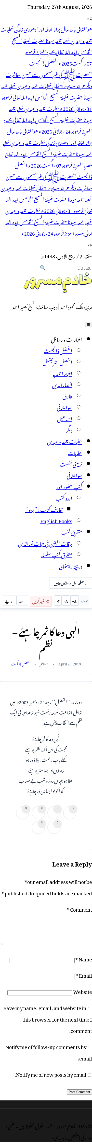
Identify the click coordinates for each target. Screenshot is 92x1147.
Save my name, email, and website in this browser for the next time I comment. (48, 1018)
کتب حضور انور (69, 486)
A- (66, 601)
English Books (56, 520)
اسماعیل (64, 418)
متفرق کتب (71, 531)
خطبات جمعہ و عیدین (64, 440)
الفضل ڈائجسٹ (58, 350)
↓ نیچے (9, 601)
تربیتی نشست (71, 463)
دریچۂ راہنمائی (70, 565)
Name (83, 958)
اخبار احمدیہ (62, 372)
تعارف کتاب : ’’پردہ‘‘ (44, 509)
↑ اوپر (22, 601)
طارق (67, 395)
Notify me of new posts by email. (50, 1073)
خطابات (75, 452)
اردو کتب (64, 497)
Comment (79, 908)
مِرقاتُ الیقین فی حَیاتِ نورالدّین (45, 543)
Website (82, 991)
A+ (74, 601)
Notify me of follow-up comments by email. (48, 1051)
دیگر (69, 429)
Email (84, 974)
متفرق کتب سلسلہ (56, 554)
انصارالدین (62, 384)
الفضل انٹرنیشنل (57, 361)
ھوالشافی (64, 406)
